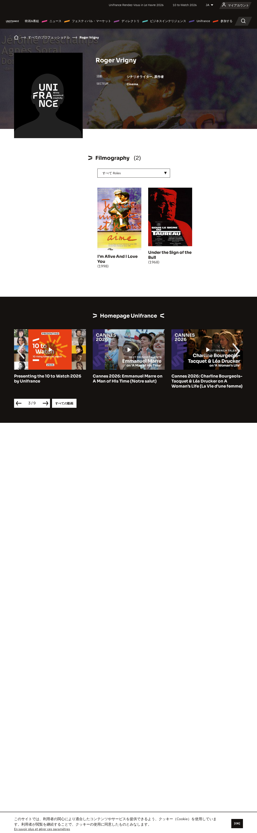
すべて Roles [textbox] (111, 173)
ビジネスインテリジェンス (168, 21)
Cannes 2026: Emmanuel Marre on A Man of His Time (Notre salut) (49, 379)
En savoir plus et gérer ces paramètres (42, 829)
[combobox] (133, 173)
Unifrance (203, 21)
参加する (226, 21)
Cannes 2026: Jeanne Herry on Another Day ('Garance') (202, 379)
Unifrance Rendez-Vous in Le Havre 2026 (136, 5)
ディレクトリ (130, 21)
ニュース (55, 21)
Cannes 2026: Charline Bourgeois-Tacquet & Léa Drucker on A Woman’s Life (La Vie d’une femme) (128, 381)
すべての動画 (64, 403)
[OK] (237, 823)
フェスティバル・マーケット (91, 21)
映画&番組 (32, 21)
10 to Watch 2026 (185, 5)
